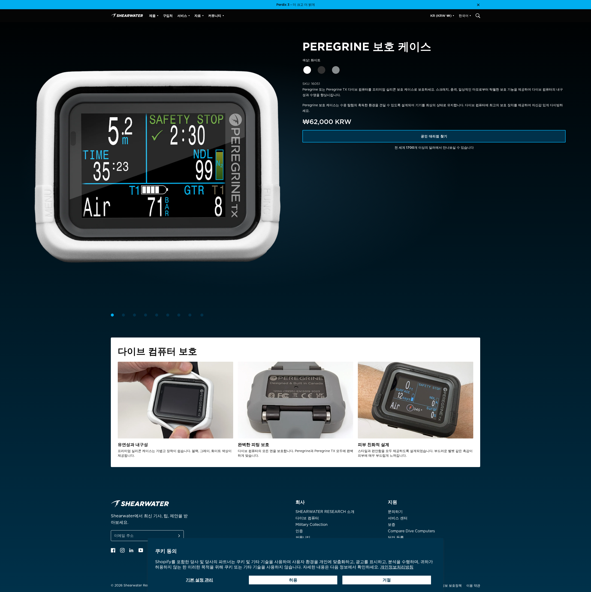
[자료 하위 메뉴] (203, 15)
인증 (299, 531)
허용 (293, 579)
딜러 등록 (396, 537)
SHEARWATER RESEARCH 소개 (325, 511)
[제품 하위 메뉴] (157, 15)
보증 (391, 524)
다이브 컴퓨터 (307, 518)
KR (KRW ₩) (441, 16)
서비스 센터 (397, 518)
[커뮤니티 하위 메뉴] (223, 15)
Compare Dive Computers (411, 531)
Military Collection (312, 524)
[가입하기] (174, 535)
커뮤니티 (303, 537)
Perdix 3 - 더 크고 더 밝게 (295, 4)
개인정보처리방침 (396, 567)
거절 (387, 579)
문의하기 (395, 511)
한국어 (463, 16)
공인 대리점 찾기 (434, 136)
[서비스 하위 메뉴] (189, 15)
